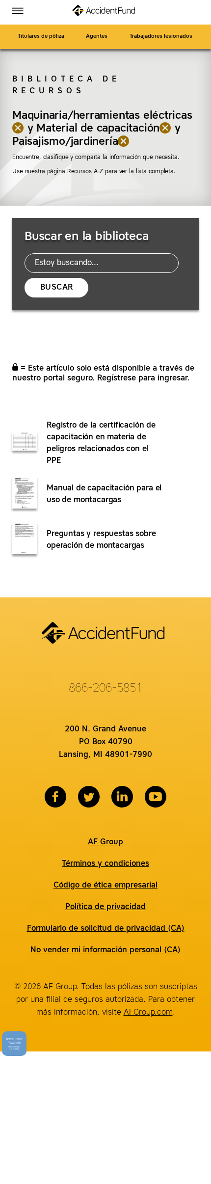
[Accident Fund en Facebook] (55, 796)
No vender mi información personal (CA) (105, 950)
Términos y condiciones (105, 864)
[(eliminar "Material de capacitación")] (165, 128)
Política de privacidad (105, 907)
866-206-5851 (105, 689)
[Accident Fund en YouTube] (155, 796)
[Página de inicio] (105, 12)
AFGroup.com (148, 1013)
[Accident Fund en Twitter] (89, 796)
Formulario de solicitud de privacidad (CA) (106, 929)
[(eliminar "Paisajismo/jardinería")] (124, 141)
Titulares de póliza (41, 36)
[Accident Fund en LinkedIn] (122, 796)
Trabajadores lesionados (162, 36)
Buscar (56, 288)
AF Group (105, 842)
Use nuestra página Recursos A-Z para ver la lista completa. (94, 172)
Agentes (96, 36)
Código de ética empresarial (105, 885)
